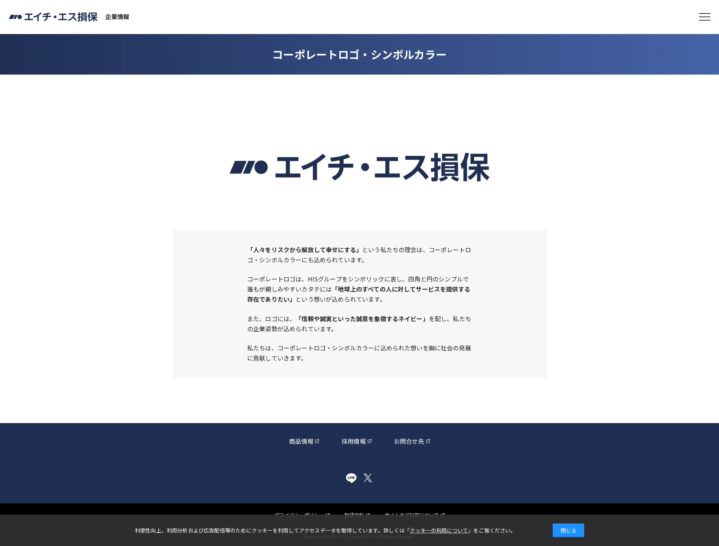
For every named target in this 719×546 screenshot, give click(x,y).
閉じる (568, 530)
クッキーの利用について (439, 530)
